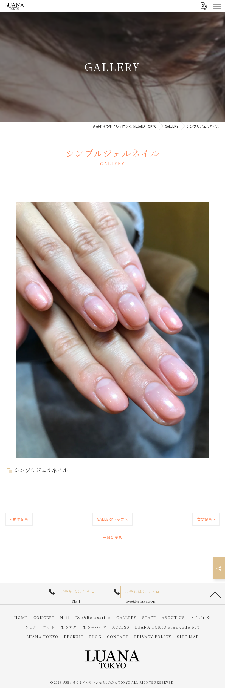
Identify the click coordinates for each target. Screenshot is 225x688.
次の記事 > (206, 519)
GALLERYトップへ (112, 519)
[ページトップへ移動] (215, 594)
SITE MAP (188, 636)
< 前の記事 (19, 519)
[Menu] (216, 6)
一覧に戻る (112, 537)
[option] (112, 330)
